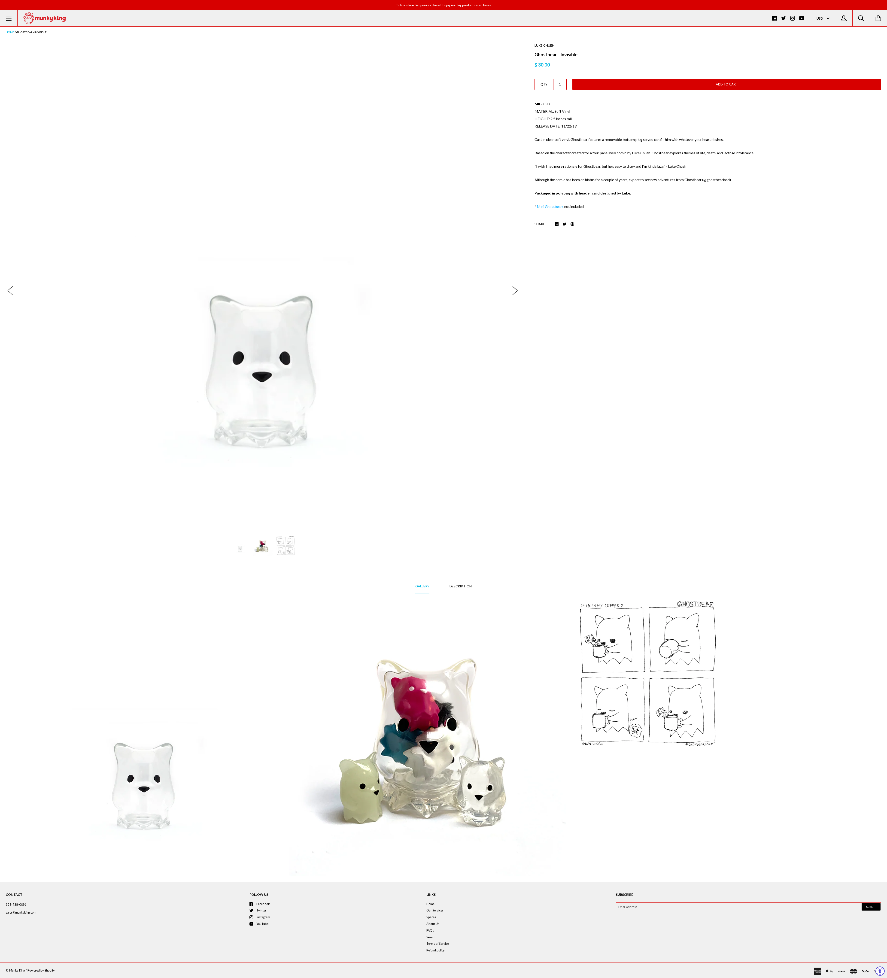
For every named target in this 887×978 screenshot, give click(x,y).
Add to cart (727, 84)
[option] (263, 286)
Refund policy (435, 950)
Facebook (263, 904)
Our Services (435, 910)
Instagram (263, 917)
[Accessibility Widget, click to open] (880, 971)
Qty (544, 84)
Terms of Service (437, 943)
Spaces (431, 917)
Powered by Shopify (41, 970)
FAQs (430, 930)
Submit (871, 906)
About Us (432, 924)
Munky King (17, 970)
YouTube (262, 924)
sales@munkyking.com (21, 912)
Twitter (261, 910)
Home (10, 32)
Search (430, 937)
